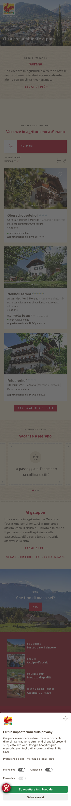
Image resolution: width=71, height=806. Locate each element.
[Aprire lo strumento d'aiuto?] (6, 787)
